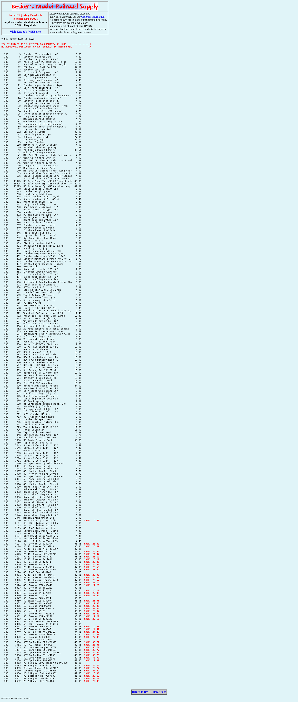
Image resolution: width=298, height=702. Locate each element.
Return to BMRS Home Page (149, 691)
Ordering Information (93, 16)
